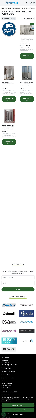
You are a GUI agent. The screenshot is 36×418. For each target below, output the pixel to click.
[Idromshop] (12, 3)
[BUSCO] (9, 349)
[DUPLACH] (9, 331)
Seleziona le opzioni (27, 56)
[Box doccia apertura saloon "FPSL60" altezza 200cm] (27, 73)
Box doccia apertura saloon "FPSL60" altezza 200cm (26, 83)
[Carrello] (34, 3)
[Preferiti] (31, 3)
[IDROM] (26, 322)
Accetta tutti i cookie (18, 405)
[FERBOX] (9, 305)
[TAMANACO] (26, 305)
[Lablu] (26, 340)
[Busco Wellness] (9, 341)
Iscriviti (18, 289)
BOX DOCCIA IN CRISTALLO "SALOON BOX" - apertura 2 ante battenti (8, 83)
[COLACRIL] (9, 313)
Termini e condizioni (7, 383)
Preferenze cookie (18, 414)
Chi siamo (4, 381)
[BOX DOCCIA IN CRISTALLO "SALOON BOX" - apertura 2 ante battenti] (9, 73)
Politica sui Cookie (6, 388)
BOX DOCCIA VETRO (6, 8)
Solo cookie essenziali (18, 410)
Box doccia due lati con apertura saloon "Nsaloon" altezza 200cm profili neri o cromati (8, 126)
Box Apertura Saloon (18, 8)
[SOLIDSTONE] (26, 331)
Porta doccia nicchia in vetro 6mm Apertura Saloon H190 (27, 40)
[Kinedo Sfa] (26, 313)
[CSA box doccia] (9, 322)
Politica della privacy (7, 385)
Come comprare (6, 394)
